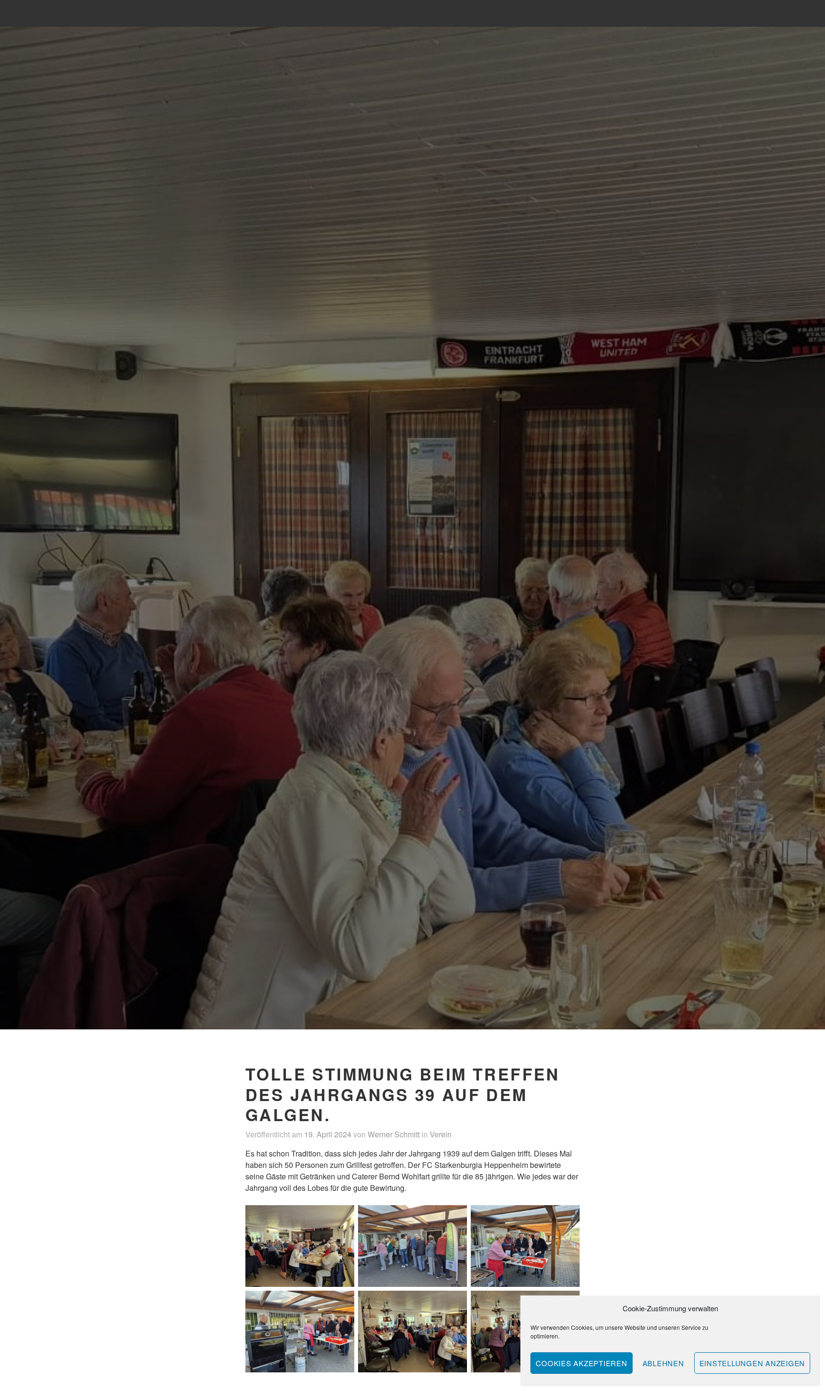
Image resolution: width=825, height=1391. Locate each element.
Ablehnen (663, 1363)
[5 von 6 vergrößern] (454, 1303)
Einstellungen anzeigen (752, 1363)
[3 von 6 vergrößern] (567, 1217)
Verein (441, 1134)
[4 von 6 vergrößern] (342, 1303)
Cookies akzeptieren (581, 1363)
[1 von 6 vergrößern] (342, 1217)
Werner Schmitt (394, 1134)
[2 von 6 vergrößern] (454, 1217)
